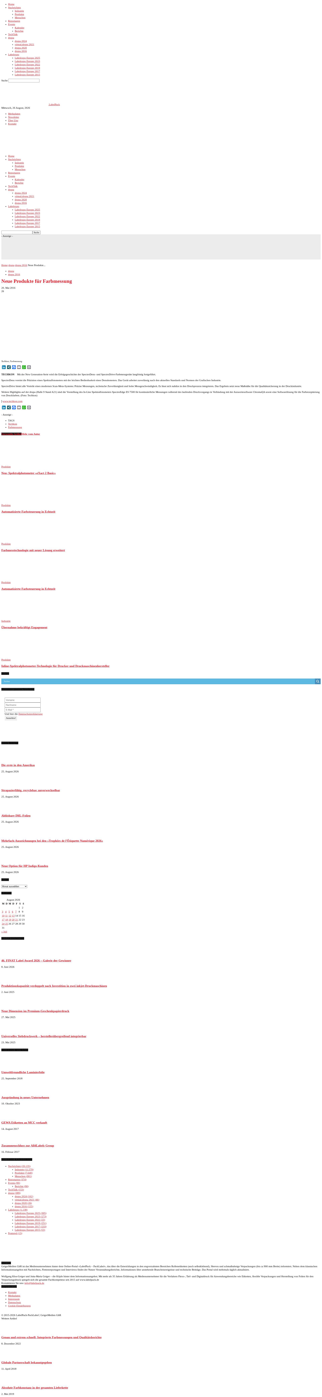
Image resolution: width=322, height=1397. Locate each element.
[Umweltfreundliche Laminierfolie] (9, 1066)
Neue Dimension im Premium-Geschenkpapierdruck (35, 1011)
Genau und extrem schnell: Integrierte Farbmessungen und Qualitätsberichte (51, 1337)
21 (16, 919)
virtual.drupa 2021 (24, 44)
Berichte (19, 31)
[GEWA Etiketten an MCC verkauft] (9, 1116)
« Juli (4, 931)
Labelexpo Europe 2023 (27, 61)
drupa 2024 (21, 41)
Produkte (19, 14)
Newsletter (13, 117)
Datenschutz (14, 1302)
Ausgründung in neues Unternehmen (25, 1097)
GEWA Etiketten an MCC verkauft (24, 1122)
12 (10, 915)
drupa (11, 37)
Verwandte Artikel (11, 434)
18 (6, 919)
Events (11, 24)
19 (10, 919)
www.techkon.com (12, 401)
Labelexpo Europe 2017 (27, 71)
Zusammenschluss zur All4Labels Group (27, 1145)
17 (3, 919)
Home (11, 4)
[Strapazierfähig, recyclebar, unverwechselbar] (9, 784)
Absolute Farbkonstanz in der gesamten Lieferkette (34, 1387)
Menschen (20, 17)
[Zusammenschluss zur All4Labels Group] (9, 1139)
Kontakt (12, 123)
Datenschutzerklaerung (30, 714)
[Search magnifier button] (318, 681)
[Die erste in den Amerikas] (9, 759)
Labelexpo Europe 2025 (27, 58)
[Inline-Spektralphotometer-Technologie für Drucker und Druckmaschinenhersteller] (19, 656)
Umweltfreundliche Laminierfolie (23, 1072)
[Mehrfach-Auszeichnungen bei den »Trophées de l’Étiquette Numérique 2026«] (9, 834)
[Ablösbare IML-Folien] (9, 809)
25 (6, 923)
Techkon (12, 424)
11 (6, 915)
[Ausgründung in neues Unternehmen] (9, 1091)
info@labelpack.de (34, 1283)
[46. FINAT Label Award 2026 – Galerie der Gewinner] (9, 954)
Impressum (14, 1299)
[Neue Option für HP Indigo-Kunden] (9, 859)
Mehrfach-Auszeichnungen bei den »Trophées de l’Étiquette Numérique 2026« (52, 840)
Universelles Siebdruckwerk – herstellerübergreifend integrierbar (43, 1036)
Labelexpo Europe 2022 (27, 64)
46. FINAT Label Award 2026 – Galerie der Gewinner (36, 960)
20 (13, 919)
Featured (14, 1233)
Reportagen (14, 21)
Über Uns (13, 120)
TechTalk (13, 34)
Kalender (19, 27)
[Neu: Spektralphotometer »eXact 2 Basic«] (19, 463)
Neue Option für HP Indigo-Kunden (24, 866)
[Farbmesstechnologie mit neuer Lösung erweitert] (19, 540)
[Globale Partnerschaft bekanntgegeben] (9, 1356)
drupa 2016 (21, 51)
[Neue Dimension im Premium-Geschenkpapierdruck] (9, 1004)
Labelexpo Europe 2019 (27, 68)
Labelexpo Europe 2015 (27, 74)
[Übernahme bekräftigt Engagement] (19, 617)
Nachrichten (14, 7)
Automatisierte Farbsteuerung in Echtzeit (28, 511)
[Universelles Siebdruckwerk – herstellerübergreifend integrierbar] (9, 1029)
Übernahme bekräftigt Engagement (24, 627)
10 (3, 915)
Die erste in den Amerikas (18, 765)
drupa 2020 (21, 47)
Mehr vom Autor (30, 434)
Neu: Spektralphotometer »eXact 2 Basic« (28, 473)
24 (3, 923)
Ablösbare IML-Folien (16, 815)
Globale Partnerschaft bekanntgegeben (26, 1362)
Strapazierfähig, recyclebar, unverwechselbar (30, 790)
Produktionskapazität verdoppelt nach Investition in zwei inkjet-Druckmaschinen (54, 986)
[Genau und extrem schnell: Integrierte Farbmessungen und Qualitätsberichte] (9, 1331)
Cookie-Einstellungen (19, 1305)
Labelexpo (13, 54)
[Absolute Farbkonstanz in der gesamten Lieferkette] (9, 1381)
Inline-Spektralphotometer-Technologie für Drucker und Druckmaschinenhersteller (55, 666)
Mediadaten (14, 113)
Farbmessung (15, 427)
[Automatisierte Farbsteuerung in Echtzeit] (19, 502)
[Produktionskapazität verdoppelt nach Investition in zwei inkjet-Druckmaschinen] (9, 979)
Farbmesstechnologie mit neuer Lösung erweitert (33, 550)
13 (13, 915)
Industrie (19, 11)
